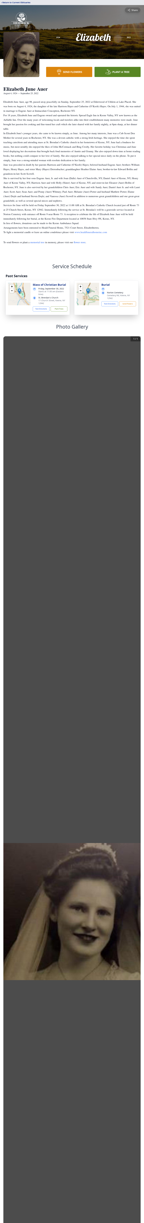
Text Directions (41, 309)
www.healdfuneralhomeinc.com (91, 232)
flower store (80, 242)
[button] (19, 291)
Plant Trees (59, 309)
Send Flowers (127, 304)
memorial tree (37, 242)
